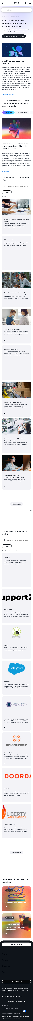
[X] (2, 997)
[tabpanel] (16, 144)
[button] (9, 9)
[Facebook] (5, 997)
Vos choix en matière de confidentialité (12, 1011)
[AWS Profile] (30, 3)
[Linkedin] (8, 997)
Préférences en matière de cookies (11, 1013)
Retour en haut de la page (15, 1001)
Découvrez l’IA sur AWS (9, 94)
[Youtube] (16, 997)
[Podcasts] (19, 997)
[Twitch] (13, 997)
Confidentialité (6, 1006)
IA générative (5, 16)
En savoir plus (5, 171)
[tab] (8, 112)
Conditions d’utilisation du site (10, 1008)
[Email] (21, 997)
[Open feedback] (31, 510)
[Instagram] (11, 997)
